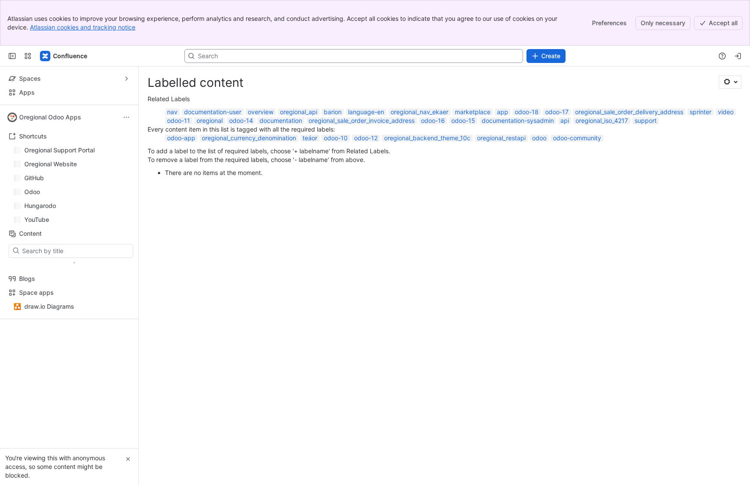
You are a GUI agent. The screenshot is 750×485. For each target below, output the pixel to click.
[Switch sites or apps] (28, 56)
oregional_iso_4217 (602, 120)
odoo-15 (463, 120)
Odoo (32, 191)
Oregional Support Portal (59, 150)
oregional (210, 120)
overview (260, 111)
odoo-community (577, 138)
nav (172, 111)
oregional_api (298, 111)
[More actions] (126, 117)
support (646, 120)
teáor (310, 138)
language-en (366, 111)
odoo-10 (336, 138)
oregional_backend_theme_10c (427, 138)
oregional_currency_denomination (249, 138)
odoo (539, 138)
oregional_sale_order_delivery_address (629, 111)
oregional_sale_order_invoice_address (361, 120)
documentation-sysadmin (518, 120)
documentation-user (212, 111)
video (726, 111)
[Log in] (738, 56)
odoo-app (181, 138)
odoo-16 (433, 120)
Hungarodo (40, 205)
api (564, 120)
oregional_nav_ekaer (419, 111)
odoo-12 (366, 138)
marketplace (472, 111)
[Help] (722, 56)
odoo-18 (527, 111)
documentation (281, 120)
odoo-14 (241, 120)
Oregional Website (50, 164)
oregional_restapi (501, 138)
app (502, 111)
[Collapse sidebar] (12, 56)
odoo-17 (557, 111)
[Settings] (730, 82)
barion (333, 111)
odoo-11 (178, 120)
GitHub (34, 177)
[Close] (128, 459)
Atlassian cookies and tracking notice (82, 27)
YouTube (36, 219)
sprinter (700, 111)
